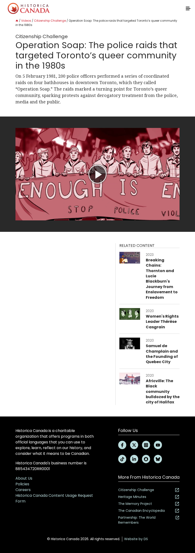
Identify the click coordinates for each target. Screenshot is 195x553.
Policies (22, 484)
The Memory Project (135, 503)
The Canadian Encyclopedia (141, 510)
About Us (23, 478)
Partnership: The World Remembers (137, 520)
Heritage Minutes (132, 496)
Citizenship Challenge (50, 21)
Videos (26, 21)
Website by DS (136, 539)
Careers (23, 489)
